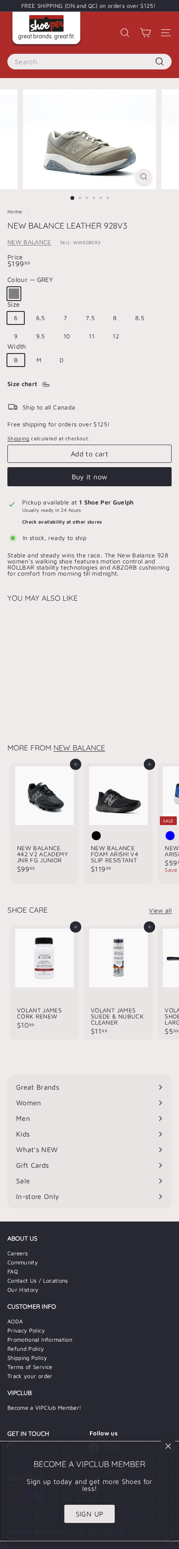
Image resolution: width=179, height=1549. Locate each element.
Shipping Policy (27, 1357)
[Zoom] (144, 177)
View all (160, 910)
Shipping (18, 438)
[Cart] (145, 33)
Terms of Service (30, 1366)
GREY (13, 293)
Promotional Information (39, 1339)
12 (116, 336)
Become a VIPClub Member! (44, 1407)
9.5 (40, 336)
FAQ (12, 1271)
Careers (17, 1253)
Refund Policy (25, 1348)
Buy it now (90, 477)
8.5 (139, 317)
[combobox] (89, 61)
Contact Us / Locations (37, 1280)
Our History (23, 1289)
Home (15, 211)
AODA (15, 1321)
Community (22, 1262)
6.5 (40, 317)
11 (91, 336)
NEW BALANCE (29, 242)
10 (66, 336)
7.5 (90, 317)
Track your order (30, 1375)
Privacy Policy (26, 1330)
